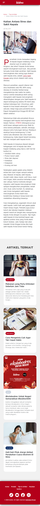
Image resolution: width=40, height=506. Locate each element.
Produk (13, 486)
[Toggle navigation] (4, 2)
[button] (20, 280)
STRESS (18, 123)
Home (5, 14)
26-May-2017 (7, 28)
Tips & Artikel (13, 14)
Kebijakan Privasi (30, 500)
